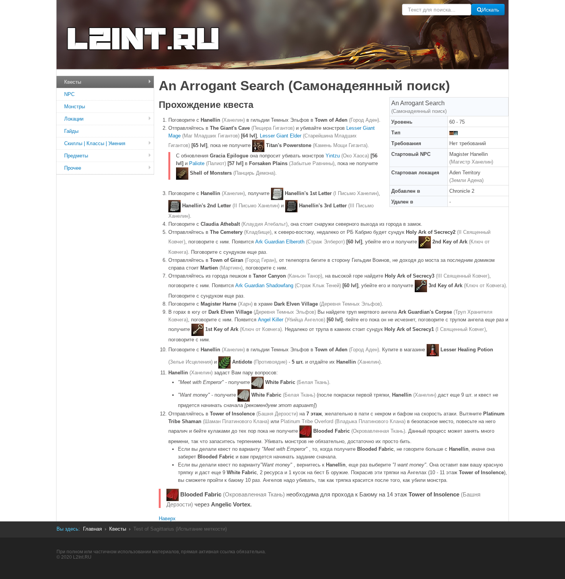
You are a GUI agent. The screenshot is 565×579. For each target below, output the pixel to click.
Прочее (72, 168)
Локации (73, 119)
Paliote (207, 163)
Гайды (71, 131)
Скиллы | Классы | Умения (94, 143)
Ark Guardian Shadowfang (288, 285)
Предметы (76, 156)
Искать (490, 10)
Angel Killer (291, 320)
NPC (69, 94)
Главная (92, 529)
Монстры (74, 106)
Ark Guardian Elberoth (300, 242)
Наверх (167, 518)
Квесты (72, 82)
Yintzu (347, 156)
